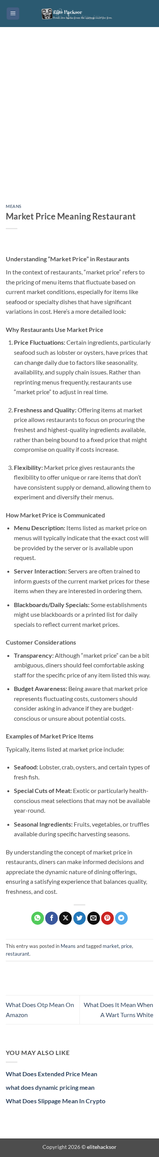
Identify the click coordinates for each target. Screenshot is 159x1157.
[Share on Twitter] (79, 918)
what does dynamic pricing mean (50, 1087)
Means (14, 206)
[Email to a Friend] (93, 918)
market (111, 946)
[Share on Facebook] (51, 918)
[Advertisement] (79, 121)
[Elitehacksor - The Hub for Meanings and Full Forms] (79, 13)
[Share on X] (65, 918)
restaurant (17, 954)
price (126, 946)
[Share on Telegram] (121, 918)
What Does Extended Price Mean (51, 1073)
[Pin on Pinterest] (107, 918)
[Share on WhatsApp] (37, 918)
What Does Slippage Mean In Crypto (55, 1100)
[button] (13, 13)
